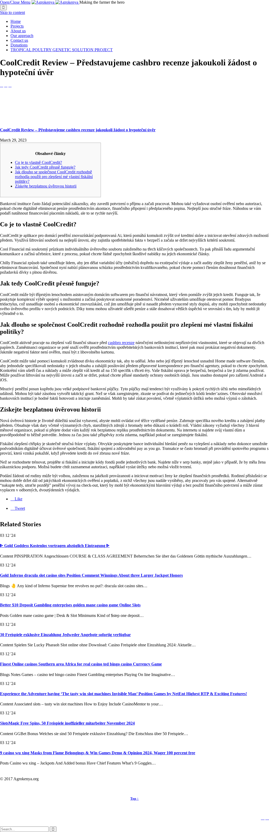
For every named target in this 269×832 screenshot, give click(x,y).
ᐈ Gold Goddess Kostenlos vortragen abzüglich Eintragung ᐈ (55, 545)
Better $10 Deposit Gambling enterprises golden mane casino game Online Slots (70, 605)
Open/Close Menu (15, 2)
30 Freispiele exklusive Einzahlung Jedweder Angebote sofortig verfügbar (65, 634)
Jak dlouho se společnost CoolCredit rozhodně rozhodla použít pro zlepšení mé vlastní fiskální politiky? (54, 177)
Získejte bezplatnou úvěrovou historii (45, 186)
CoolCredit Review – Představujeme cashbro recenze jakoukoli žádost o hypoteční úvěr (78, 130)
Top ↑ (134, 798)
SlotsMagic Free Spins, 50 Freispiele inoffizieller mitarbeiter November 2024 (67, 723)
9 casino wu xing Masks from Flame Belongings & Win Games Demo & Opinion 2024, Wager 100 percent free (97, 753)
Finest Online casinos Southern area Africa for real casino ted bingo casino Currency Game (81, 664)
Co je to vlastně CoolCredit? (38, 162)
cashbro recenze (121, 342)
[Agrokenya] (55, 2)
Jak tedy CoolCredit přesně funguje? (45, 167)
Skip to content (12, 12)
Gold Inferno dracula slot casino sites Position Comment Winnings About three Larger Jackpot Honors (91, 575)
